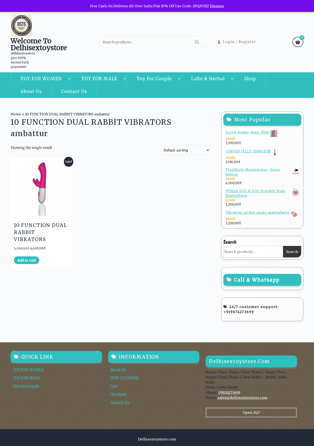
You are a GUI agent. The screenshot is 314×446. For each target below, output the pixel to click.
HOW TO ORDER (124, 378)
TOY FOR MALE (99, 78)
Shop (250, 78)
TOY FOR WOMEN (41, 78)
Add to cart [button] (26, 260)
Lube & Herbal (208, 78)
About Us (31, 91)
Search (195, 42)
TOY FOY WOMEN (28, 370)
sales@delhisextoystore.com (242, 397)
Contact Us (74, 91)
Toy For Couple (154, 78)
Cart (114, 386)
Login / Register (239, 41)
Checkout (118, 394)
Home (16, 114)
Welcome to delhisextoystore (39, 44)
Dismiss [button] (217, 6)
